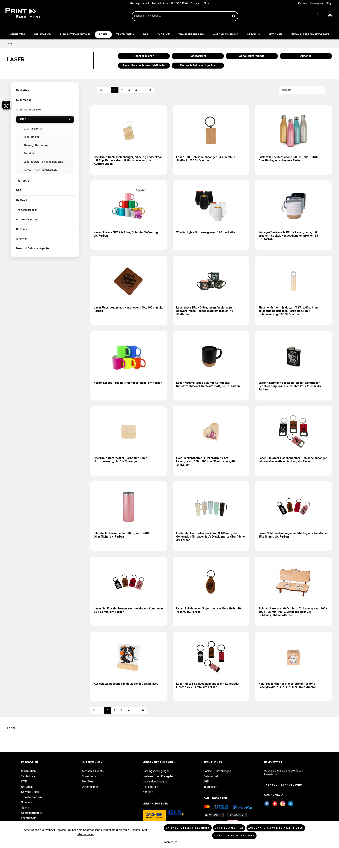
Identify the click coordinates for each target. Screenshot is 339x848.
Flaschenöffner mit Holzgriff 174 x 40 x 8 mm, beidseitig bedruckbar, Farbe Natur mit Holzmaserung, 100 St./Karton (288, 311)
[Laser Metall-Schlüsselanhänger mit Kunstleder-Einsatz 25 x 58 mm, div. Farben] (211, 657)
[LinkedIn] (290, 803)
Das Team (88, 781)
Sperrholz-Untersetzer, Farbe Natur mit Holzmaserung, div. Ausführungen (120, 459)
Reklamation (150, 786)
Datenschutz (211, 776)
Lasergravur (28, 818)
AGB (206, 781)
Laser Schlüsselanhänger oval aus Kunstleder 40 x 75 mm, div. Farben (209, 610)
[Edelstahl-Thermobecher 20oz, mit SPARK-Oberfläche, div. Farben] (128, 507)
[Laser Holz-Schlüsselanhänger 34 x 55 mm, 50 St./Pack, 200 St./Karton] (211, 131)
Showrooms (89, 776)
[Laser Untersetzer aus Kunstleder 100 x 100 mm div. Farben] (128, 281)
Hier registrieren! (139, 3)
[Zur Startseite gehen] (30, 13)
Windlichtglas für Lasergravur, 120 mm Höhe (205, 232)
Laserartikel (31, 136)
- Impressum (169, 842)
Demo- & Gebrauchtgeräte (40, 170)
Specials (21, 229)
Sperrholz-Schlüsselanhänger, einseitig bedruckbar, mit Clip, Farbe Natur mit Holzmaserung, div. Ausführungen (128, 160)
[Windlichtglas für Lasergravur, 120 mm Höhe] (211, 206)
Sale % (25, 807)
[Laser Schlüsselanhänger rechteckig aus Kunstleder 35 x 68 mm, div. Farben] (293, 507)
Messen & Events (93, 771)
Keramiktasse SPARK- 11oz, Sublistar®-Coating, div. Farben (126, 234)
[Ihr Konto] (330, 14)
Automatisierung (27, 219)
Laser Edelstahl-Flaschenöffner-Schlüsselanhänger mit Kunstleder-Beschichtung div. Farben (292, 459)
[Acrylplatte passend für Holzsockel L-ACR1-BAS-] (128, 657)
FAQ (328, 3)
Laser (22, 119)
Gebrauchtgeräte (31, 813)
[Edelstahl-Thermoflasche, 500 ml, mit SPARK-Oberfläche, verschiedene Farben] (293, 131)
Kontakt (148, 792)
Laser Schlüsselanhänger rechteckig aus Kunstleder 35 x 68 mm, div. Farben (293, 535)
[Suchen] (234, 16)
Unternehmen (90, 786)
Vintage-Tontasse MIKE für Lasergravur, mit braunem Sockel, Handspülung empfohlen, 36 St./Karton (288, 236)
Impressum (210, 786)
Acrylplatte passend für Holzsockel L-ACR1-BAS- (126, 683)
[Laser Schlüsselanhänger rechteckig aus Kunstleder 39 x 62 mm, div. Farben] (128, 582)
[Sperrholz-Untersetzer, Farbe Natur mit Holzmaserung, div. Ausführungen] (128, 432)
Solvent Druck (30, 792)
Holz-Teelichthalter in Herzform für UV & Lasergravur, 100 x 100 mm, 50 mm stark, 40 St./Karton (205, 461)
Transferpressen (26, 209)
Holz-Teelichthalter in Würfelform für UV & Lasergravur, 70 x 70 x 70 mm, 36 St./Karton (287, 685)
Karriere (302, 3)
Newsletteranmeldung (284, 785)
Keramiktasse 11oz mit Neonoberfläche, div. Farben (128, 382)
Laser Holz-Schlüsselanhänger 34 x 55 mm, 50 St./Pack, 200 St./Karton (206, 158)
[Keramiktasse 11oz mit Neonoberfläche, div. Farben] (128, 356)
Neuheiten (22, 90)
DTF (18, 190)
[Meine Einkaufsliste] (319, 14)
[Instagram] (283, 803)
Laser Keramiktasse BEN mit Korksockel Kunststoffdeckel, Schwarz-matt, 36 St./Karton (208, 384)
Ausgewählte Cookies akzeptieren (275, 828)
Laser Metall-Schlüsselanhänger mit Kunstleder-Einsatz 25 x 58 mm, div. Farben (208, 685)
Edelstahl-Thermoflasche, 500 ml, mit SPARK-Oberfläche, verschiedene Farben (288, 158)
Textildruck (23, 181)
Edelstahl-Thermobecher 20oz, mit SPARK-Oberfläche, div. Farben (122, 535)
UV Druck (22, 200)
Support (195, 3)
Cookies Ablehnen (229, 828)
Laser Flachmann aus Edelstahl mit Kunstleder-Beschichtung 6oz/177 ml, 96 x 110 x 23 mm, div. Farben (290, 386)
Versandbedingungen (155, 781)
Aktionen (21, 238)
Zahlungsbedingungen (156, 771)
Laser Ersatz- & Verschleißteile (43, 161)
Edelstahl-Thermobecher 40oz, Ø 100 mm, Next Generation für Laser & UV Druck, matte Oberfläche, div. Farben (210, 537)
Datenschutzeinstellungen (188, 828)
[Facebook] (267, 803)
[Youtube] (275, 803)
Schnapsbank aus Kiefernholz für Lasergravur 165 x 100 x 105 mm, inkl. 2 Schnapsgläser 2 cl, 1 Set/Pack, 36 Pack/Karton (292, 612)
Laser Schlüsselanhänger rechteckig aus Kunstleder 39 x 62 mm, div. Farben (128, 610)
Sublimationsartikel (28, 109)
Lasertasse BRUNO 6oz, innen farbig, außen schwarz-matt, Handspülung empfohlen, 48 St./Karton (205, 311)
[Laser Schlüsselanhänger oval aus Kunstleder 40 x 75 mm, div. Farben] (211, 582)
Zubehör (28, 153)
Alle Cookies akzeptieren (234, 835)
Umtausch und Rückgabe (158, 776)
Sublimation (24, 99)
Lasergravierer (32, 128)
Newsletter (316, 3)
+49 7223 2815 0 (178, 3)
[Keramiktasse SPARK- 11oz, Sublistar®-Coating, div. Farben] (128, 206)
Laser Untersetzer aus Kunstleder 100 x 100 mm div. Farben (128, 309)
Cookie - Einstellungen (217, 771)
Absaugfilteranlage (35, 145)
